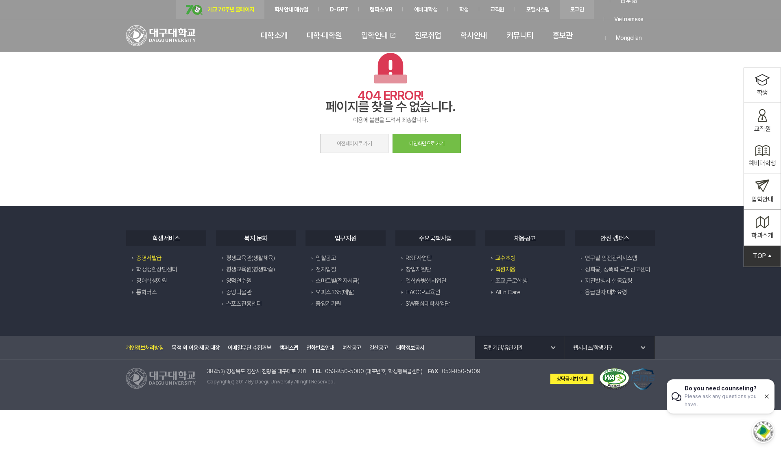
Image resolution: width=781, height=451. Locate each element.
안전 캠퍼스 (614, 238)
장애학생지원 (151, 281)
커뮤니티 (519, 35)
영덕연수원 (239, 281)
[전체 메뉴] (651, 35)
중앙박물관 (239, 292)
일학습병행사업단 (426, 281)
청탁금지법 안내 (571, 379)
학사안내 (473, 35)
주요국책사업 (435, 238)
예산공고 (352, 347)
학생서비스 (166, 238)
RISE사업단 (419, 258)
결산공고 (378, 347)
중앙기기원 (328, 303)
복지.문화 (256, 238)
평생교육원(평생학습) (250, 269)
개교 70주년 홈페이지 (230, 9)
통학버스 (146, 292)
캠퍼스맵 (288, 347)
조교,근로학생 (511, 281)
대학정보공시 (410, 347)
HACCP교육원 (423, 292)
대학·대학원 (324, 35)
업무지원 (346, 238)
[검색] (641, 35)
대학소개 (274, 35)
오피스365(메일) (335, 292)
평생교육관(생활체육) (250, 258)
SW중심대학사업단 (428, 303)
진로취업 (427, 35)
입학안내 (374, 35)
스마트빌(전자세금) (337, 281)
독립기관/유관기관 (503, 347)
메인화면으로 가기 (427, 143)
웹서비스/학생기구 (593, 347)
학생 (464, 9)
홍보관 (562, 35)
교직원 (497, 9)
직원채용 (505, 269)
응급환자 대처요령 (606, 292)
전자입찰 (326, 269)
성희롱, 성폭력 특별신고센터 (617, 269)
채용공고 (525, 238)
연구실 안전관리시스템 (611, 258)
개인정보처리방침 (145, 347)
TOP (759, 256)
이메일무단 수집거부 (249, 347)
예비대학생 (426, 9)
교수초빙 (505, 258)
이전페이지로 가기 (354, 143)
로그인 (577, 9)
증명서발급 (149, 258)
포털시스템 (538, 9)
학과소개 (762, 235)
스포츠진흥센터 (244, 303)
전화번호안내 (320, 347)
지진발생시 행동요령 (608, 281)
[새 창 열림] (614, 379)
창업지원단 (418, 269)
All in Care (508, 292)
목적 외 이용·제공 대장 (196, 347)
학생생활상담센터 (156, 269)
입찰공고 (326, 258)
